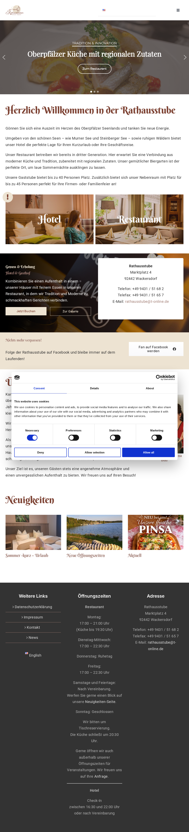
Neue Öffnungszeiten (86, 555)
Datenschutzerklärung (33, 607)
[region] (94, 57)
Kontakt (33, 627)
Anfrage (101, 776)
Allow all (148, 452)
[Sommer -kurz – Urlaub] (33, 532)
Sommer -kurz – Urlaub (27, 555)
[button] (4, 57)
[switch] (73, 437)
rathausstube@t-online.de (147, 301)
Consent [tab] (39, 388)
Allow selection (94, 452)
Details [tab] (94, 388)
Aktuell (135, 555)
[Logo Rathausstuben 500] (14, 7)
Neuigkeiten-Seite (100, 701)
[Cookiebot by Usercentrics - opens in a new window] (158, 377)
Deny (40, 452)
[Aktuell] (155, 532)
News (33, 637)
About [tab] (150, 388)
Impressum (33, 617)
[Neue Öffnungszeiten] (94, 532)
